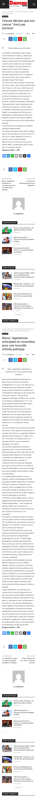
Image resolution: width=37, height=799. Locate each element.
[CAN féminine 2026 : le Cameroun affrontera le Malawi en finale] (7, 240)
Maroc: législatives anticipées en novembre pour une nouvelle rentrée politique (8, 185)
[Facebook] (11, 39)
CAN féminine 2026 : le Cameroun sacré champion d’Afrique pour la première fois (23, 306)
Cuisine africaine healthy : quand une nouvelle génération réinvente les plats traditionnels (24, 275)
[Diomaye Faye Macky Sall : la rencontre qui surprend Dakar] (7, 296)
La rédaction (10, 33)
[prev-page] (3, 258)
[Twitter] (15, 39)
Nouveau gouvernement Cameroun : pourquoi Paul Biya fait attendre (23, 250)
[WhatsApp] (25, 39)
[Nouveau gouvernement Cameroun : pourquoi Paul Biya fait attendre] (7, 250)
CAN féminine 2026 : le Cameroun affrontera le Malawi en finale (24, 239)
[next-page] (6, 258)
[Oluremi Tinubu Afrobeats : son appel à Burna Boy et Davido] (7, 230)
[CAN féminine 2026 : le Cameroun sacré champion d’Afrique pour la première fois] (7, 306)
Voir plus (17, 314)
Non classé (11, 12)
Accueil (4, 12)
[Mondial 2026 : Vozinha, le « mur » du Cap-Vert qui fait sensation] (7, 286)
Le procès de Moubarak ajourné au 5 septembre (27, 183)
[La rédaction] (3, 34)
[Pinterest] (20, 39)
